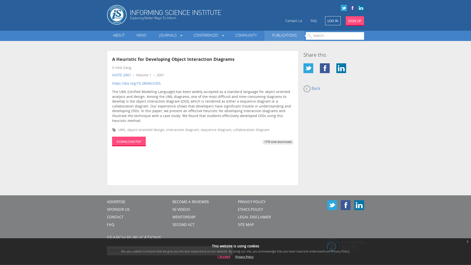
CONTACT (115, 217)
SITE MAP (246, 225)
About (119, 36)
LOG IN (332, 20)
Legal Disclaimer (254, 217)
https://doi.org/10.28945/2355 (136, 84)
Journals (169, 36)
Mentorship (184, 217)
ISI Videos (181, 210)
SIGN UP (354, 20)
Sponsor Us (118, 210)
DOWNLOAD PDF (129, 141)
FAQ (314, 21)
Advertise (116, 202)
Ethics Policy (250, 210)
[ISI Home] (181, 15)
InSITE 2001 (121, 75)
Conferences (207, 36)
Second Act (183, 225)
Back (315, 89)
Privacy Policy (251, 202)
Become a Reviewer (190, 202)
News (141, 36)
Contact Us (293, 21)
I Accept (223, 257)
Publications (284, 36)
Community (246, 36)
